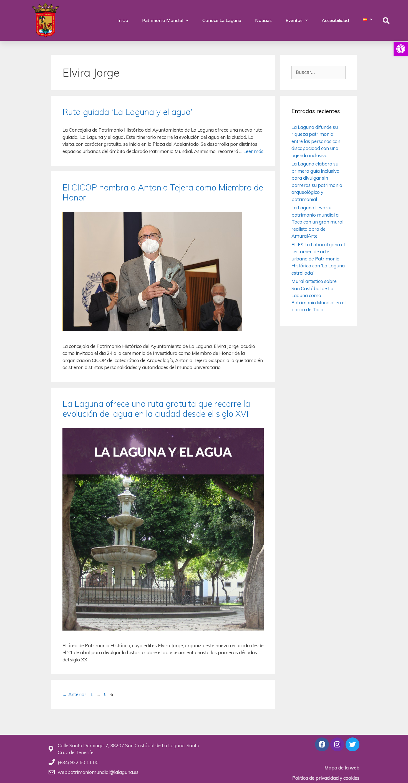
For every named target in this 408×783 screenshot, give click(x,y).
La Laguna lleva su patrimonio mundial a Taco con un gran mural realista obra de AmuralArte (317, 222)
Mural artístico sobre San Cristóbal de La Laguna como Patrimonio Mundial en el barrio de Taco (318, 295)
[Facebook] (322, 744)
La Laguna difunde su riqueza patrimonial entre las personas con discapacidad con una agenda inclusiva (315, 141)
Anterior (74, 694)
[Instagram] (337, 744)
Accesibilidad (335, 20)
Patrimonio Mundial (162, 20)
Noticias (263, 20)
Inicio (122, 20)
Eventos (294, 20)
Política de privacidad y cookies (325, 778)
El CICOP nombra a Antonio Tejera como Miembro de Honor (162, 192)
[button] (401, 49)
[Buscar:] (318, 72)
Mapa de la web (341, 768)
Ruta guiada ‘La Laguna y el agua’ (127, 112)
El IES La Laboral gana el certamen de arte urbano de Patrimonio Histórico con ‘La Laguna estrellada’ (318, 259)
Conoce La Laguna (221, 20)
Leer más (253, 151)
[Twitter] (352, 744)
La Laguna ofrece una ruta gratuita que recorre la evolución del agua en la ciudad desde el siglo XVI (156, 408)
